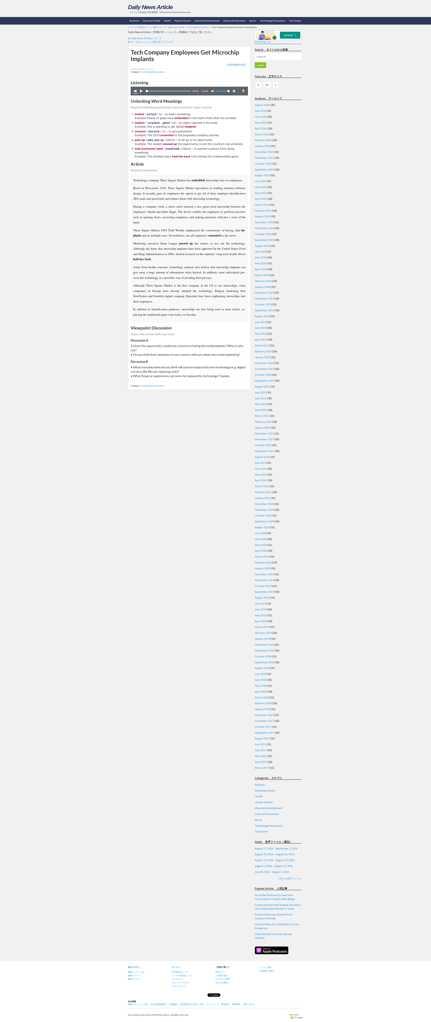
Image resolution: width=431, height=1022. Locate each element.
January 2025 (262, 216)
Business (134, 20)
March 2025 (262, 204)
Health (167, 20)
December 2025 (264, 151)
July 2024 (260, 251)
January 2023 (262, 357)
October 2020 (263, 515)
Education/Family (151, 20)
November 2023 (264, 298)
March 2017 (262, 767)
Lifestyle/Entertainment (207, 20)
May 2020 (261, 544)
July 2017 (260, 744)
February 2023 (263, 351)
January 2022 (262, 427)
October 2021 (263, 445)
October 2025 (263, 163)
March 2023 (262, 345)
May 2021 (261, 474)
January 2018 (262, 709)
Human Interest (182, 20)
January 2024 (262, 286)
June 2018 (261, 679)
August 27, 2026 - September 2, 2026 (276, 848)
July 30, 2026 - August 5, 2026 (272, 871)
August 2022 (262, 386)
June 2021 (261, 468)
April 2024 (261, 269)
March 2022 (262, 415)
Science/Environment (234, 20)
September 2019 (264, 591)
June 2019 (261, 609)
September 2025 (264, 169)
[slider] (168, 91)
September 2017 (264, 732)
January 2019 (262, 638)
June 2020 (261, 539)
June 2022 (261, 398)
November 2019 (264, 580)
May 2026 (261, 122)
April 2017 (261, 761)
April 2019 (261, 621)
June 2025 (261, 187)
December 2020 (264, 503)
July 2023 (260, 322)
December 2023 (264, 292)
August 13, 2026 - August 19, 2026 (274, 860)
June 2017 (261, 750)
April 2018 (261, 691)
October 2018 (263, 656)
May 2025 (261, 192)
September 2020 (264, 521)
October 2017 (263, 726)
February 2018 (263, 703)
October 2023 (263, 304)
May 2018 (261, 685)
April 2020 (261, 550)
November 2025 (264, 157)
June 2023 (261, 327)
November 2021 (264, 439)
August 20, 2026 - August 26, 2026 (274, 854)
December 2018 (264, 644)
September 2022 (264, 380)
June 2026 (261, 116)
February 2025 (263, 210)
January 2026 (262, 145)
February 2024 (263, 280)
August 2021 (262, 456)
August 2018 (262, 667)
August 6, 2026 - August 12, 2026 (274, 865)
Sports (252, 20)
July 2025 (260, 181)
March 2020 (262, 556)
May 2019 (261, 615)
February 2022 (263, 421)
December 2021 (264, 433)
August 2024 (262, 245)
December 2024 (264, 222)
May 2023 (261, 333)
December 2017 (264, 714)
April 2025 (261, 198)
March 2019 (262, 626)
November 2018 (264, 650)
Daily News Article (150, 7)
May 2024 (261, 263)
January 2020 (262, 568)
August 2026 (262, 104)
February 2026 (263, 140)
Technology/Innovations (272, 20)
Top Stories (295, 20)
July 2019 (260, 603)
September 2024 (264, 239)
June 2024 (261, 257)
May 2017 (261, 756)
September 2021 (264, 451)
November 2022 (264, 368)
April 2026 (261, 128)
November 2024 (264, 228)
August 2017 (262, 738)
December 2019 (264, 574)
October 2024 (263, 234)
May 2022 (261, 404)
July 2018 (260, 673)
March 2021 (262, 486)
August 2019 (262, 597)
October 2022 (263, 374)
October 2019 (263, 586)
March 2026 (262, 134)
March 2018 (262, 697)
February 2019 (263, 632)
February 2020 (263, 562)
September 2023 (264, 310)
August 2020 (262, 527)
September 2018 (264, 662)
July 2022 (260, 392)
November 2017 (264, 720)
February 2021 (263, 492)
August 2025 (262, 175)
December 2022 (264, 362)
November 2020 (264, 509)
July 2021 (260, 462)
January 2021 (262, 497)
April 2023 (261, 339)
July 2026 (260, 110)
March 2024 (262, 275)
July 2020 (260, 533)
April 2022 (261, 409)
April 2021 (261, 480)
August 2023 (262, 316)
